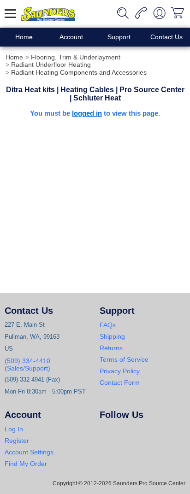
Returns (111, 348)
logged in (87, 113)
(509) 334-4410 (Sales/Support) (27, 364)
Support (119, 37)
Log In (14, 429)
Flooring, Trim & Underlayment (75, 57)
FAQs (108, 325)
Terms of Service (124, 359)
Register (17, 440)
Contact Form (120, 382)
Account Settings (29, 452)
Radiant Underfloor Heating (51, 64)
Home (24, 37)
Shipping (112, 336)
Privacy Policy (120, 371)
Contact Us (166, 37)
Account (71, 37)
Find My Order (26, 463)
